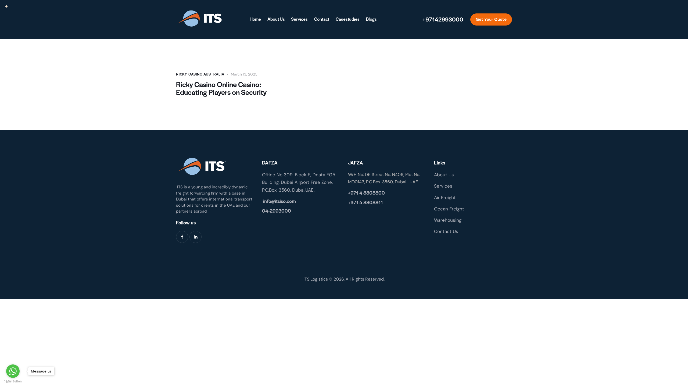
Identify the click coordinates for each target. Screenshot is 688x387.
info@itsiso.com (279, 200)
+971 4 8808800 (366, 192)
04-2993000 (276, 210)
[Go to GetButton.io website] (13, 381)
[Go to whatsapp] (13, 371)
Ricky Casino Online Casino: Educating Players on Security (221, 88)
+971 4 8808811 (365, 202)
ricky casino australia (200, 74)
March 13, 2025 (244, 74)
